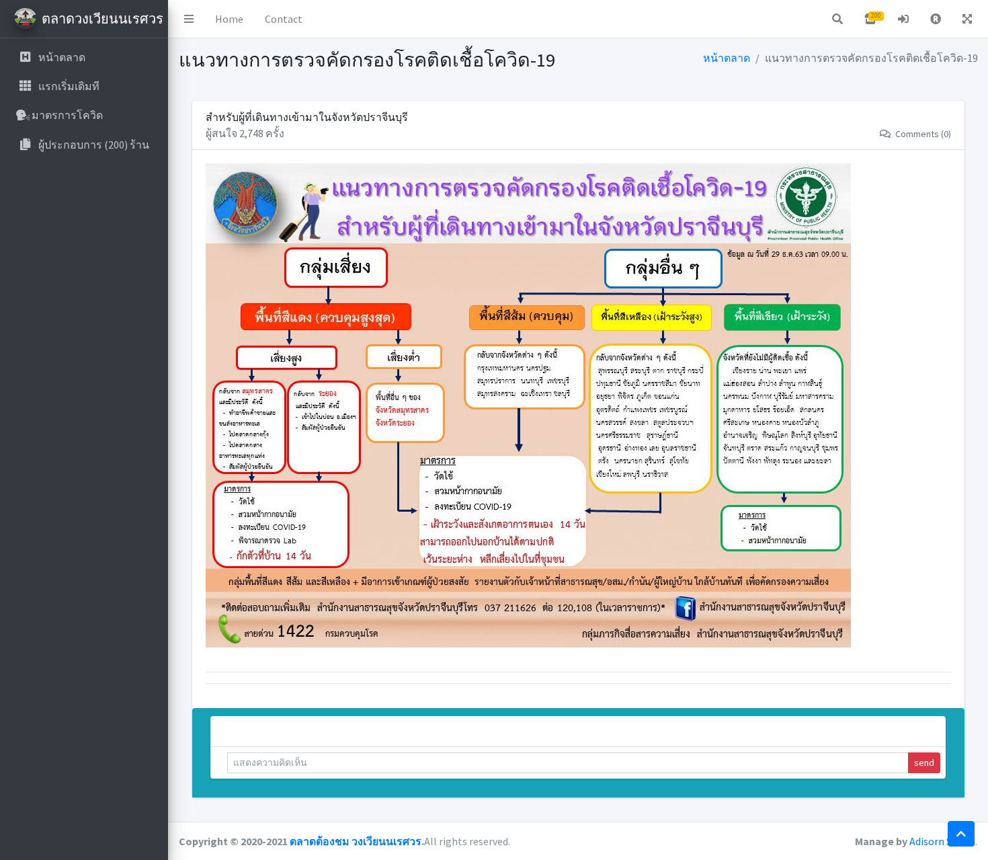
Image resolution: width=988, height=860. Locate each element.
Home (229, 19)
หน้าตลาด (726, 58)
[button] (188, 18)
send (924, 762)
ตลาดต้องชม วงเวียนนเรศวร (355, 841)
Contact (283, 19)
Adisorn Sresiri (942, 841)
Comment (241, 728)
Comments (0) (922, 134)
